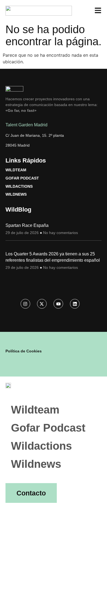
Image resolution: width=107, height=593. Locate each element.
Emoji (17, 507)
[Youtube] (58, 304)
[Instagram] (25, 304)
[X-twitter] (42, 304)
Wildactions (19, 186)
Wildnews (16, 194)
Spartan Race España (27, 225)
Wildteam (15, 170)
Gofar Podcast (22, 178)
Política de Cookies (23, 351)
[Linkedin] (75, 304)
